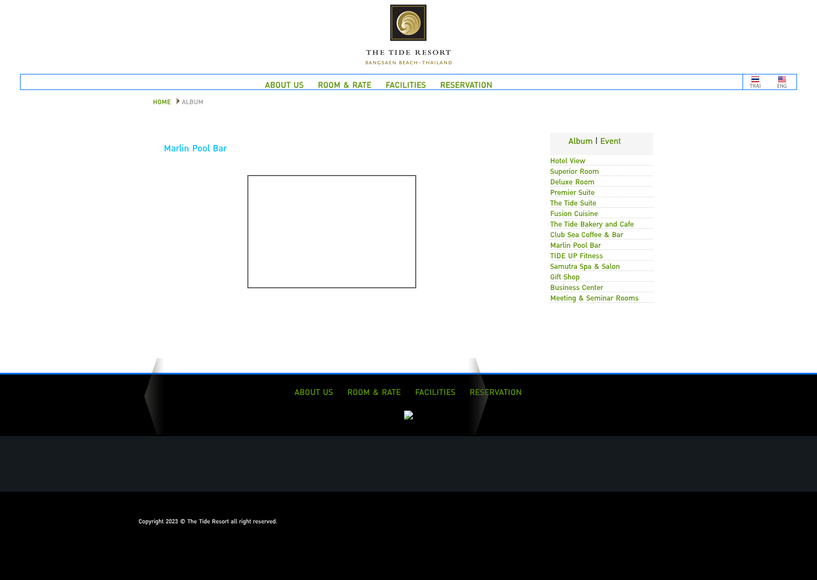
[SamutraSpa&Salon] (585, 264)
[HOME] (158, 100)
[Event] (610, 139)
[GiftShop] (565, 275)
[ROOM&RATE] (345, 83)
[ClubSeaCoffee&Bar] (587, 232)
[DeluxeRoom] (572, 180)
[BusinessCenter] (577, 285)
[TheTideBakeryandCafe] (592, 222)
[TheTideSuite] (573, 201)
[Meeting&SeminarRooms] (594, 296)
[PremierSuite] (572, 190)
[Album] (581, 139)
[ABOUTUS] (284, 83)
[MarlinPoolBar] (575, 243)
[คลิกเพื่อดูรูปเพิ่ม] (331, 285)
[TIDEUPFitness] (576, 253)
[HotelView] (568, 158)
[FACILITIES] (406, 83)
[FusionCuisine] (574, 211)
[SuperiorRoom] (574, 169)
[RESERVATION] (466, 83)
